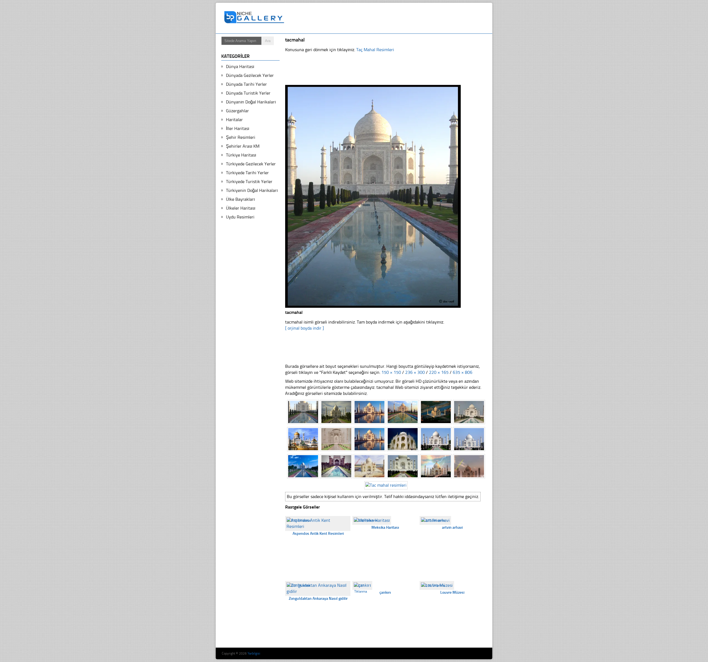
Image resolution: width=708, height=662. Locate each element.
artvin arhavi (452, 527)
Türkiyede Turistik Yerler (249, 181)
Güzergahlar (237, 110)
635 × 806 (462, 372)
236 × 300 (415, 372)
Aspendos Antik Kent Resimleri (318, 533)
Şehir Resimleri (240, 137)
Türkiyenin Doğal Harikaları (252, 190)
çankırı (385, 592)
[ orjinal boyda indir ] (304, 328)
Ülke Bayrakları (240, 199)
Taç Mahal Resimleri (375, 49)
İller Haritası (237, 128)
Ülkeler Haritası (240, 208)
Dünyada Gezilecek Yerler (250, 75)
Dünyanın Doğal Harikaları (251, 102)
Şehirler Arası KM (242, 146)
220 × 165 (439, 372)
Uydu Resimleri (240, 217)
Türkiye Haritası (241, 155)
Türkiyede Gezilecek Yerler (251, 163)
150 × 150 (391, 372)
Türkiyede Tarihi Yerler (247, 172)
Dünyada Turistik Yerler (248, 93)
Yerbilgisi (254, 653)
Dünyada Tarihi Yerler (246, 84)
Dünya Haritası (240, 66)
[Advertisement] (388, 18)
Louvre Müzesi (452, 592)
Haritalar (234, 119)
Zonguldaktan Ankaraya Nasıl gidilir (318, 598)
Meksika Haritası (385, 527)
